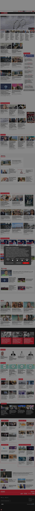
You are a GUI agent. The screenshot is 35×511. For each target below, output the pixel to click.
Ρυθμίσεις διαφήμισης (8, 256)
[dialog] (17, 255)
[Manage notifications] (1, 509)
